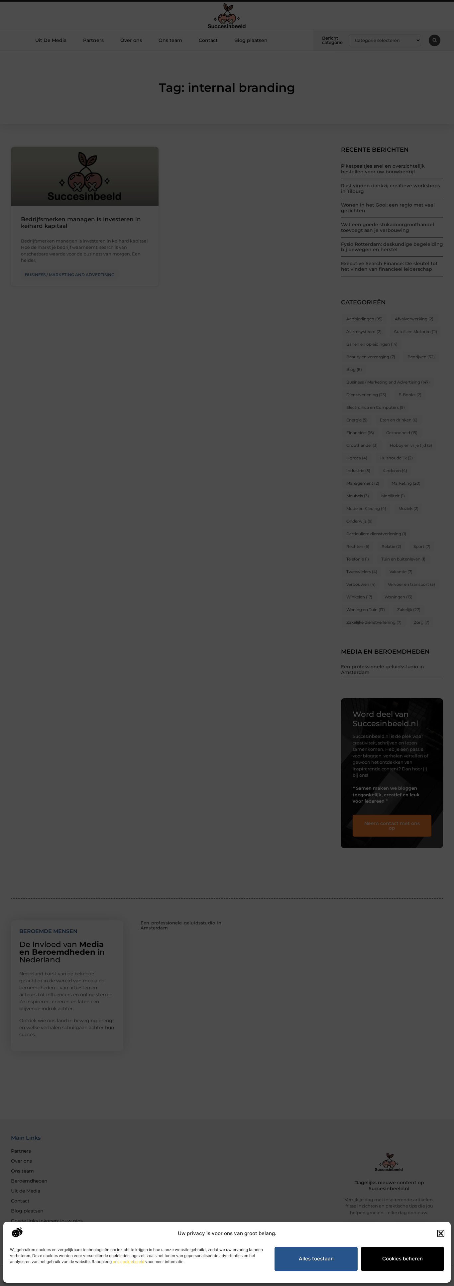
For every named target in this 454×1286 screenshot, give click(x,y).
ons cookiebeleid (128, 1261)
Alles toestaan (316, 1258)
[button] (440, 1233)
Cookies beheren (402, 1258)
